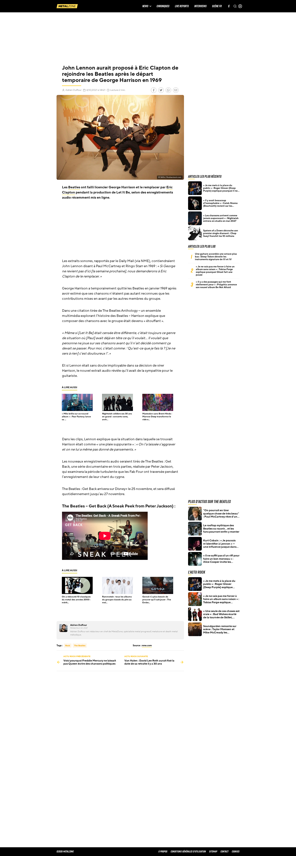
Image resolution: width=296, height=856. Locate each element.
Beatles (74, 187)
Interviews (200, 6)
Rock (67, 645)
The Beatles (79, 645)
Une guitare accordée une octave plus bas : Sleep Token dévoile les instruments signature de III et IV (216, 257)
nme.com (147, 645)
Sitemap (213, 851)
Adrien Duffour (73, 90)
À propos (162, 851)
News (145, 6)
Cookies (235, 851)
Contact (224, 851)
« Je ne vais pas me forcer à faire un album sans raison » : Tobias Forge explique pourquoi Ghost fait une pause (215, 270)
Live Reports (182, 6)
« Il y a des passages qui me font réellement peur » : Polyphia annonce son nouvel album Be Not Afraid (216, 285)
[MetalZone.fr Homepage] (67, 6)
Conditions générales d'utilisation (188, 851)
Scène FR (217, 6)
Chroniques (163, 6)
